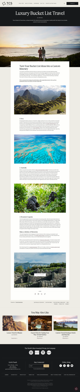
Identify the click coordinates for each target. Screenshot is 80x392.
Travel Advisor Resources (42, 374)
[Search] (64, 3)
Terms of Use (31, 374)
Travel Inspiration (19, 302)
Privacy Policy (23, 374)
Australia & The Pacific (39, 302)
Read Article (14, 338)
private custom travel (39, 235)
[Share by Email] (38, 294)
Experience (36, 3)
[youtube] (72, 365)
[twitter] (68, 365)
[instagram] (64, 365)
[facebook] (60, 365)
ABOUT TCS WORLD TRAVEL (56, 374)
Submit (46, 365)
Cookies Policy (14, 374)
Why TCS (42, 3)
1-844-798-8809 (13, 367)
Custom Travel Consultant (59, 302)
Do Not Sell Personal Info (69, 374)
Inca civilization (36, 127)
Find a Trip (21, 3)
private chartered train (51, 123)
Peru (68, 302)
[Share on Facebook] (35, 294)
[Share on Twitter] (41, 294)
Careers (6, 374)
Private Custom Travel (51, 3)
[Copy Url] (45, 294)
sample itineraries (33, 247)
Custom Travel (48, 302)
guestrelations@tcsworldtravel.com (12, 369)
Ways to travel (28, 3)
